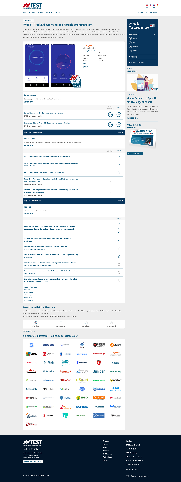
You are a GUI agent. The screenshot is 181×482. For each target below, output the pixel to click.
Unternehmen (133, 57)
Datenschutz (135, 476)
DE (147, 7)
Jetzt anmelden (133, 153)
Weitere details (28, 331)
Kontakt (57, 12)
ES (157, 7)
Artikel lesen (131, 118)
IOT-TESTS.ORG (142, 12)
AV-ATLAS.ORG (154, 12)
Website (86, 64)
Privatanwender (134, 34)
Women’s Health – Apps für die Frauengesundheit (142, 100)
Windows (135, 38)
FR (154, 7)
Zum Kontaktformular (31, 462)
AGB (128, 476)
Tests (24, 12)
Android (135, 47)
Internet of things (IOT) (136, 62)
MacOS (135, 42)
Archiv (85, 67)
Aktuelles (32, 12)
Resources (49, 12)
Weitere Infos (28, 102)
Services (40, 12)
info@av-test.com (136, 457)
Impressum (145, 476)
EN (150, 7)
